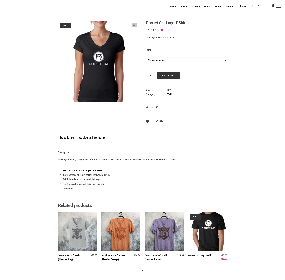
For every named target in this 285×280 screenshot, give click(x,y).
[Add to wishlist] (157, 107)
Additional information (92, 138)
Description (67, 138)
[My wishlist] (265, 6)
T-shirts (171, 94)
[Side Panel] (278, 6)
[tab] (67, 137)
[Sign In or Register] (258, 6)
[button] (134, 25)
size (149, 50)
